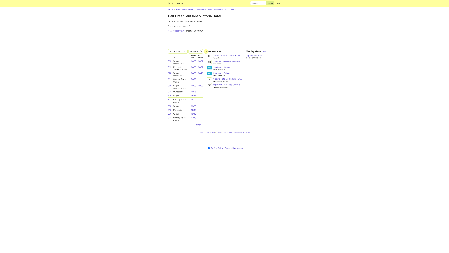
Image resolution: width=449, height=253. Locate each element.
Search (253, 3)
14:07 (200, 61)
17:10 (193, 118)
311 (169, 79)
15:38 (193, 95)
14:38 (193, 73)
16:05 (193, 99)
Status (219, 132)
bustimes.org (176, 3)
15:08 (193, 86)
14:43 (200, 73)
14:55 (193, 79)
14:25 (193, 67)
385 (169, 61)
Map (279, 3)
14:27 (200, 67)
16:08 (193, 106)
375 (169, 73)
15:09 (200, 86)
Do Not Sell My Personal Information (227, 148)
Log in (248, 132)
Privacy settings (239, 132)
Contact (201, 132)
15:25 (193, 92)
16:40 (193, 110)
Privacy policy (227, 132)
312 (169, 67)
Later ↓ (199, 125)
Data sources (210, 132)
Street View (178, 31)
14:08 (193, 61)
